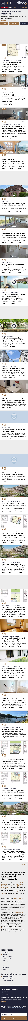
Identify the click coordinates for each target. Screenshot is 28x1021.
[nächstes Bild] (26, 50)
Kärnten (5, 954)
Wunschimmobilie (6, 928)
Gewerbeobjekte (15, 886)
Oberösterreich (7, 958)
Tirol (4, 965)
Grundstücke (4, 887)
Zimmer (9, 886)
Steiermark (6, 963)
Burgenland (6, 952)
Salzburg (5, 961)
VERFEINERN (24, 23)
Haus (2, 886)
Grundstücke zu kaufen (9, 980)
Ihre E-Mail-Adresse (5, 1011)
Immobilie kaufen (18, 898)
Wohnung (19, 884)
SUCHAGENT (4, 23)
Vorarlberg (6, 967)
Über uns (6, 992)
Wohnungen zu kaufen (9, 978)
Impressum (7, 994)
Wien (4, 969)
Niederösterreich (7, 956)
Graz (22, 892)
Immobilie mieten (18, 912)
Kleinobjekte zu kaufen (9, 976)
